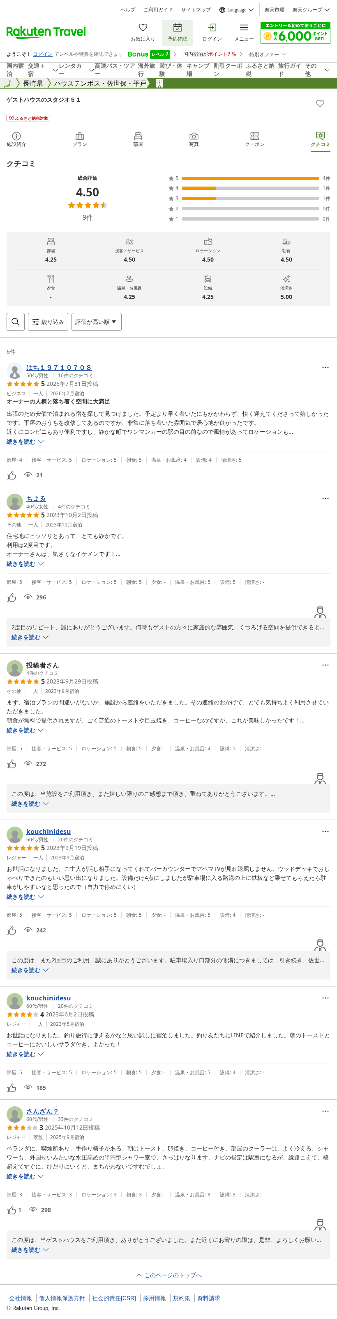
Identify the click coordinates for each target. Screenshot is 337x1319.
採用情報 (154, 1298)
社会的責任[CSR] (114, 1298)
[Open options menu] (325, 367)
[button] (50, 370)
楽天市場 (274, 10)
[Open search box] (16, 322)
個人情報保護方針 (62, 1298)
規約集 (181, 1298)
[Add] (320, 103)
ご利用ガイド (158, 10)
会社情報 (20, 1298)
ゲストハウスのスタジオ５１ (44, 99)
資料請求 (208, 1298)
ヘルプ (127, 10)
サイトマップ (196, 10)
